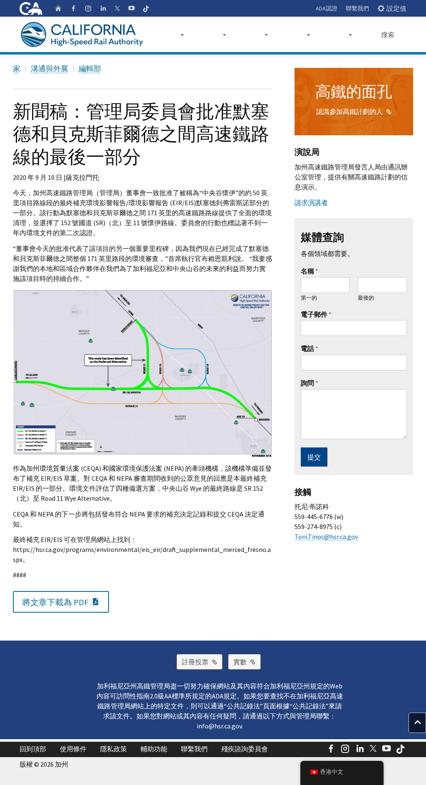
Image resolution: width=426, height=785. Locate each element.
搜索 (387, 34)
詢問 (309, 383)
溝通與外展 (49, 68)
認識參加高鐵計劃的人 (353, 111)
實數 (247, 661)
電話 (309, 348)
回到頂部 (33, 749)
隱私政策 (113, 749)
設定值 (396, 8)
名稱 (309, 271)
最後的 (366, 298)
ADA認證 (326, 8)
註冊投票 (202, 661)
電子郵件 (316, 314)
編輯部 (90, 68)
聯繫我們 (357, 8)
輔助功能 (154, 749)
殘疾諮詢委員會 (244, 749)
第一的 (309, 298)
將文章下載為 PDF (65, 601)
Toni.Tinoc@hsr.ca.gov (326, 536)
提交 (314, 457)
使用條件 (73, 749)
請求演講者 (311, 202)
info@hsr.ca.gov (219, 726)
